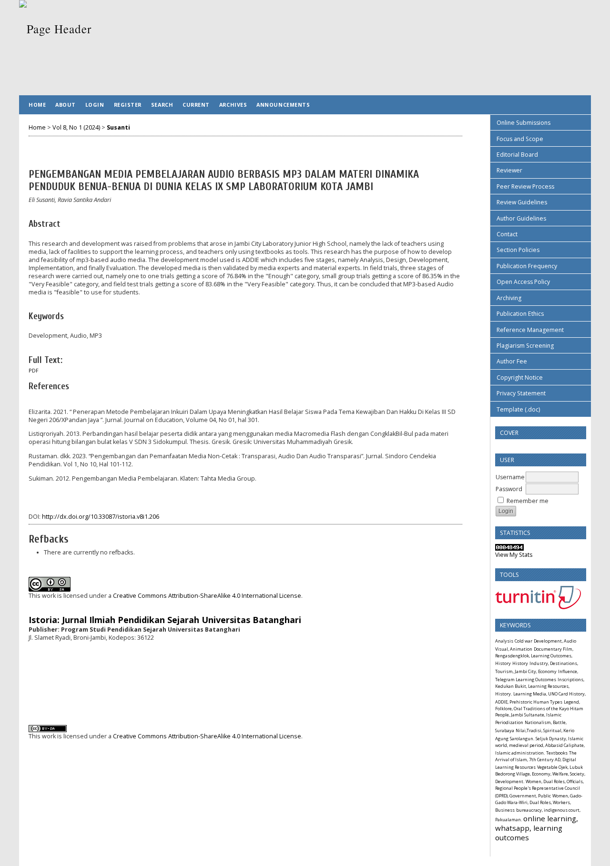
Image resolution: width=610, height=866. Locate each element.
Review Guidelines (522, 202)
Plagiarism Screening (525, 346)
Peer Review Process (525, 186)
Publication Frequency (527, 266)
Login (94, 104)
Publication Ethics (520, 314)
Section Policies (518, 250)
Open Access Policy (523, 282)
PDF (34, 370)
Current (196, 104)
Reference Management (530, 330)
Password (509, 489)
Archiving (509, 298)
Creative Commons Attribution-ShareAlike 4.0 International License (207, 596)
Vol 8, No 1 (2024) (76, 127)
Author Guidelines (521, 218)
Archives (233, 104)
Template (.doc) (518, 409)
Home (37, 104)
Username (510, 477)
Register (128, 104)
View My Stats (513, 555)
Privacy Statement (521, 393)
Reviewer (509, 170)
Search (162, 104)
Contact (507, 234)
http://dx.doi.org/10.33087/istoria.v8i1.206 (100, 517)
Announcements (283, 104)
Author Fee (512, 361)
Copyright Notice (520, 377)
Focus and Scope (520, 139)
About (65, 104)
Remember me (528, 501)
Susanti (118, 127)
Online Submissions (523, 123)
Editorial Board (517, 155)
